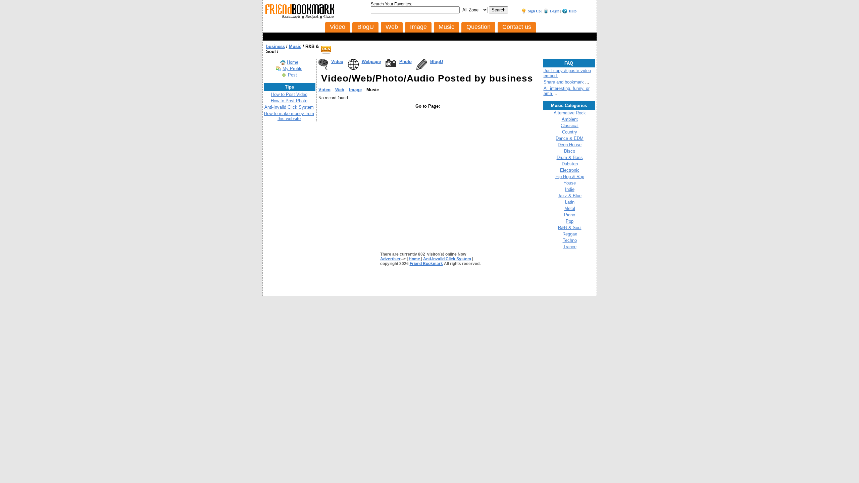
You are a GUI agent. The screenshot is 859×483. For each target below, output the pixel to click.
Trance (569, 246)
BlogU (436, 61)
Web (339, 89)
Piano (569, 214)
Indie (569, 189)
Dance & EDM (570, 138)
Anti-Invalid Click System (289, 107)
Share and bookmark (564, 82)
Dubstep (570, 163)
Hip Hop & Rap (569, 176)
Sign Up (534, 11)
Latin (569, 202)
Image (355, 89)
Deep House (570, 144)
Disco (569, 151)
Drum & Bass (570, 157)
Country (569, 132)
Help (572, 11)
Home (292, 62)
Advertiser (390, 259)
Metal (569, 208)
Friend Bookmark (426, 263)
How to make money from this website (289, 116)
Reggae (569, 233)
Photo (405, 61)
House (569, 182)
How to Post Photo (289, 100)
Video (337, 61)
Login (554, 11)
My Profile (292, 68)
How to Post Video (289, 94)
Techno (570, 240)
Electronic (569, 170)
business (275, 46)
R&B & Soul (570, 227)
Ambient (570, 119)
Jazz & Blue (570, 195)
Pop (569, 221)
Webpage (371, 61)
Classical (569, 125)
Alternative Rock (570, 112)
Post (292, 74)
